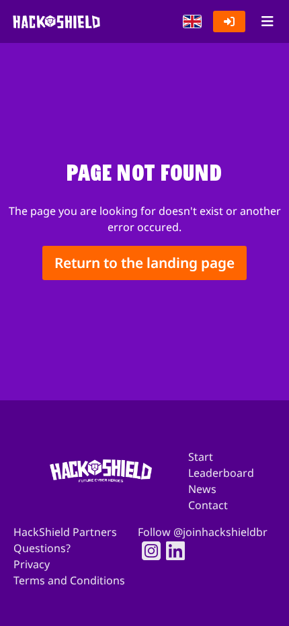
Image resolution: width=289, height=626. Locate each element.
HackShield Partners (65, 532)
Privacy (31, 564)
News (202, 489)
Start (200, 456)
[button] (192, 21)
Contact (208, 505)
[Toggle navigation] (267, 21)
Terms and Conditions (69, 580)
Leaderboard (221, 472)
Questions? (42, 548)
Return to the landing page (144, 262)
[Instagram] (147, 551)
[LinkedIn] (171, 551)
